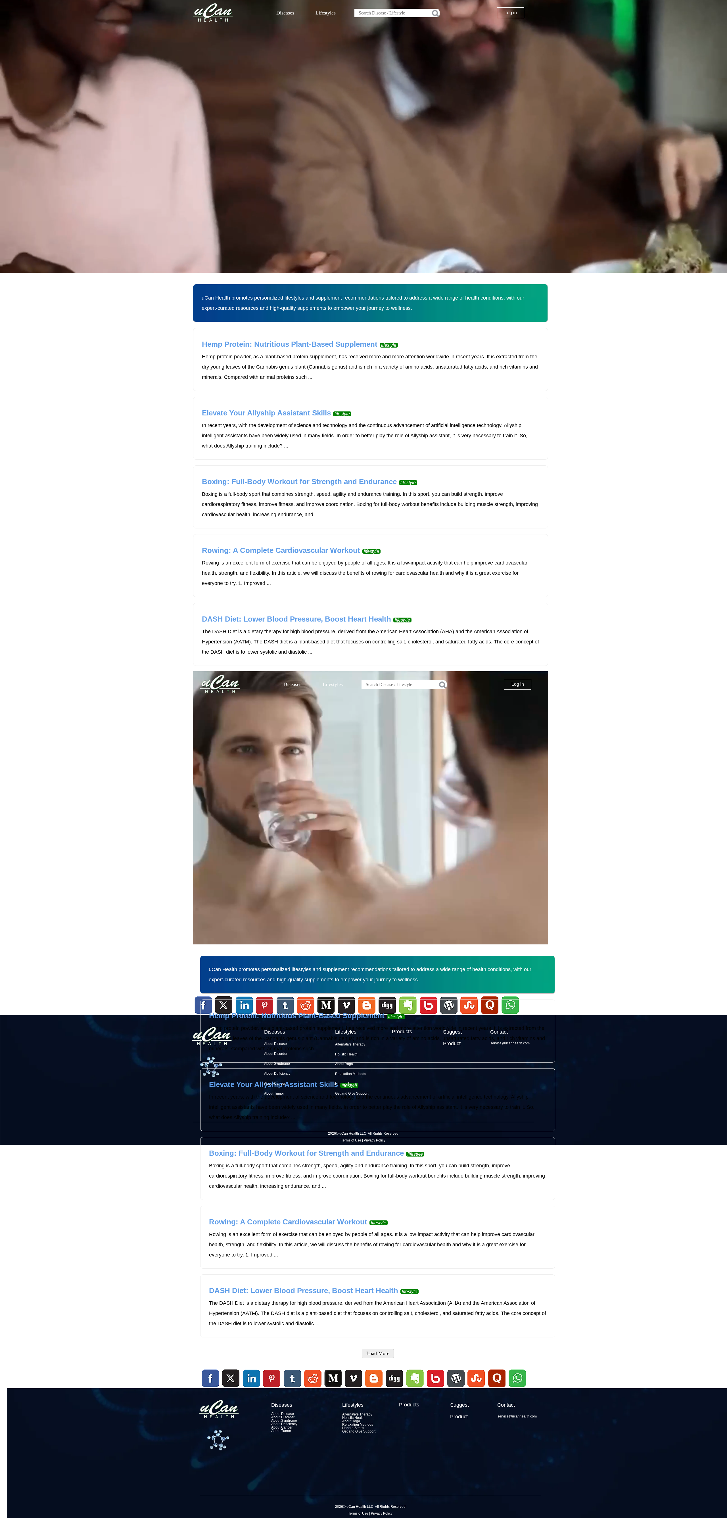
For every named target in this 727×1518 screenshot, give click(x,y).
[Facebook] (211, 1378)
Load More (377, 1353)
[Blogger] (374, 1388)
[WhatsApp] (517, 1388)
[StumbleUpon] (476, 1388)
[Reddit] (312, 1388)
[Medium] (333, 1388)
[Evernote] (415, 1378)
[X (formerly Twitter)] (231, 1388)
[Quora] (496, 1388)
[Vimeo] (354, 1378)
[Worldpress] (456, 1388)
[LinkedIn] (252, 1378)
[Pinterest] (272, 1378)
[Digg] (394, 1388)
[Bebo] (435, 1388)
